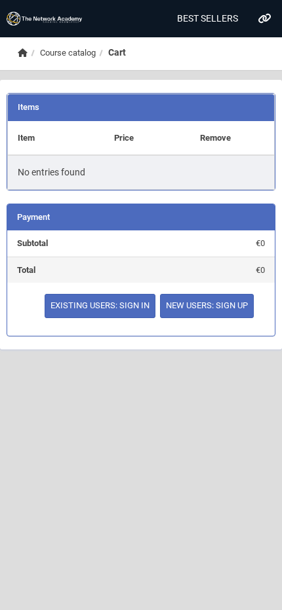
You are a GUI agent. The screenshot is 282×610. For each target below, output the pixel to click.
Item (26, 138)
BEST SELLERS (207, 18)
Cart (117, 52)
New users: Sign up (207, 305)
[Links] (264, 18)
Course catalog (68, 53)
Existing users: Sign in (100, 305)
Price (124, 138)
